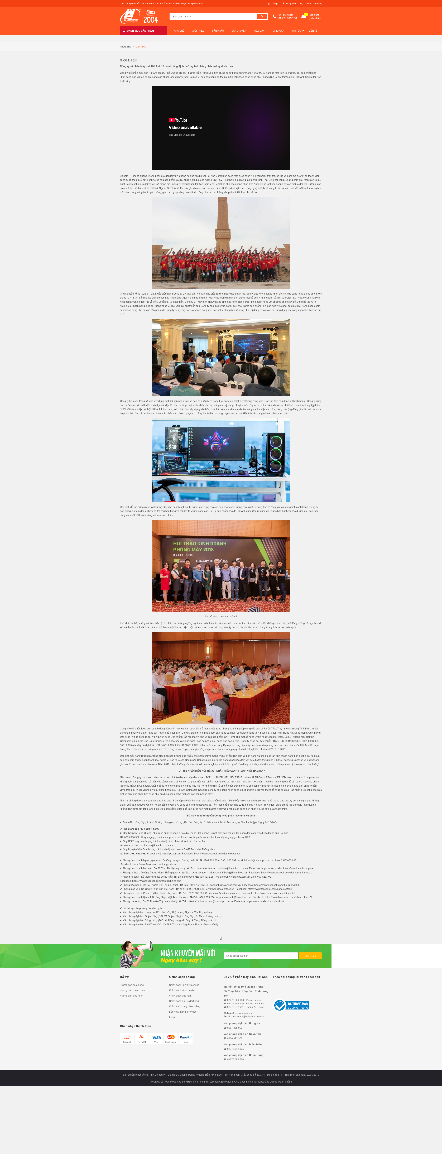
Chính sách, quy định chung (184, 985)
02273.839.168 (287, 18)
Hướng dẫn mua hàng (132, 985)
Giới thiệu (128, 60)
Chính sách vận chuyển (182, 990)
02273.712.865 (235, 1048)
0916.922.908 (234, 1038)
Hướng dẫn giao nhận (131, 995)
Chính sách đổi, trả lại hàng (184, 1001)
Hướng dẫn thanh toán (132, 990)
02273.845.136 (235, 1003)
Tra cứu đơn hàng (313, 3)
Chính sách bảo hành (180, 995)
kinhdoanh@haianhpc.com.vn (248, 1016)
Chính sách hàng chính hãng (184, 1006)
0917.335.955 (234, 1027)
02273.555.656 (235, 1059)
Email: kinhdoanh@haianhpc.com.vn (184, 3)
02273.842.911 (235, 1007)
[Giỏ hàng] (303, 16)
